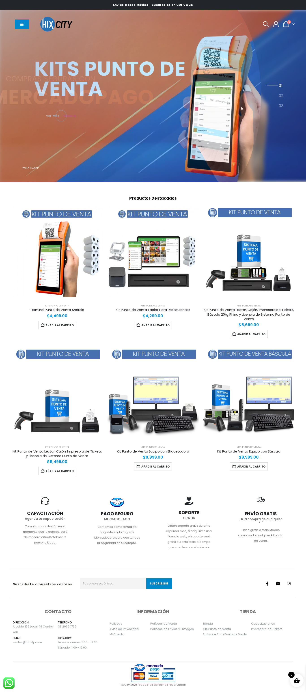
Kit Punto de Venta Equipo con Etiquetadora (153, 451)
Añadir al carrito (59, 325)
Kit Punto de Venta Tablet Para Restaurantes (153, 309)
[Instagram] (288, 583)
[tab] (280, 86)
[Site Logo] (58, 24)
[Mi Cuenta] (276, 24)
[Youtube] (278, 583)
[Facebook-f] (267, 583)
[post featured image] (57, 251)
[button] (265, 24)
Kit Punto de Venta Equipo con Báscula (248, 451)
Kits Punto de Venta (57, 305)
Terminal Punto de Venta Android (57, 309)
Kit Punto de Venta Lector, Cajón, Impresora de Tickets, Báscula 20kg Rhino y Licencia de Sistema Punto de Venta (249, 314)
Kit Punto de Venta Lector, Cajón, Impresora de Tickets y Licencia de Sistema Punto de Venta (57, 453)
